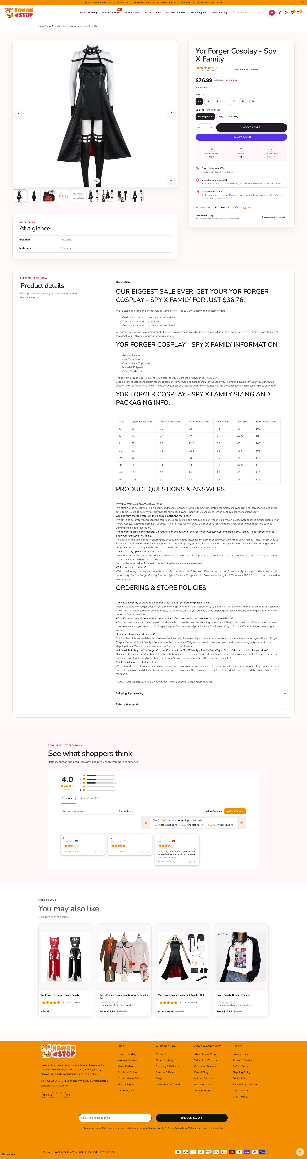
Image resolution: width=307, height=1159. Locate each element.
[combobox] (252, 13)
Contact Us (162, 1054)
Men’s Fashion (126, 1066)
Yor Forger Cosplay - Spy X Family (60, 995)
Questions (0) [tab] (90, 798)
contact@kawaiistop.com (55, 1085)
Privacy (111, 1152)
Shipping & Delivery (167, 1066)
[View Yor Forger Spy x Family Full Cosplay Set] (183, 957)
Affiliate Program (204, 1090)
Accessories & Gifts (129, 1078)
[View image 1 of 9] (19, 195)
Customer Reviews (205, 1066)
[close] (303, 2)
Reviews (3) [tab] (68, 798)
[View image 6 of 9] (92, 195)
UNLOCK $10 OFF (192, 1118)
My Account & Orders (168, 1084)
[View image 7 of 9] (107, 195)
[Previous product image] (18, 113)
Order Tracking (164, 1060)
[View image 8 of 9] (122, 195)
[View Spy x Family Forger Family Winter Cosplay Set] (124, 957)
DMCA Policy (240, 1096)
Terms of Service (242, 1060)
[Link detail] (44, 1095)
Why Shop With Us (205, 1060)
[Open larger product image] (171, 180)
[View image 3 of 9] (48, 195)
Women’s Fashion (128, 1060)
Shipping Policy (241, 1072)
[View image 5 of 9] (78, 195)
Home (41, 25)
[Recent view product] (286, 12)
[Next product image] (171, 113)
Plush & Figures (127, 1084)
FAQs (159, 1078)
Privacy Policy (240, 1054)
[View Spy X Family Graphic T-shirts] (241, 957)
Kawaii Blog (201, 1072)
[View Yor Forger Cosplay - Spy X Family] (66, 957)
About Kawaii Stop (205, 1054)
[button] (215, 69)
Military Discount (204, 1078)
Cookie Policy (240, 1078)
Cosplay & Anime (127, 1072)
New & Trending (127, 1054)
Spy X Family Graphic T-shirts (233, 995)
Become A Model (204, 1084)
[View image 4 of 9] (63, 195)
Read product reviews (246, 69)
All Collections (126, 1090)
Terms (101, 1152)
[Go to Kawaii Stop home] (19, 12)
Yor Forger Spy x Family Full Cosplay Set (181, 995)
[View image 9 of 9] (137, 195)
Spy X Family (54, 25)
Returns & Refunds (167, 1072)
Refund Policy (240, 1066)
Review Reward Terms (246, 1084)
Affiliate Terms (241, 1090)
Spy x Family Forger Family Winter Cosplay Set (123, 996)
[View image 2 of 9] (34, 195)
